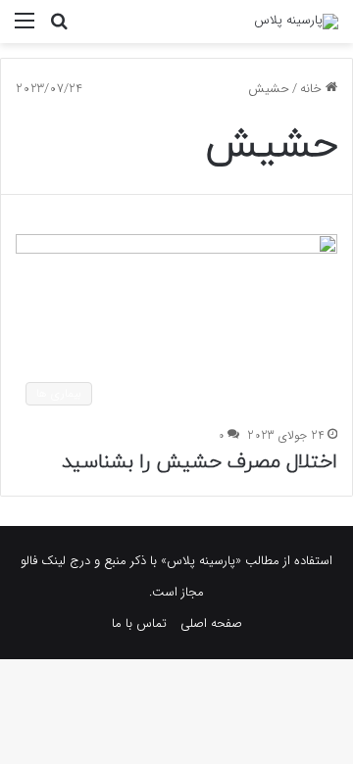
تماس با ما (139, 623)
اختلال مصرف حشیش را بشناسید (199, 462)
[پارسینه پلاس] (296, 21)
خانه (313, 88)
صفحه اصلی (211, 623)
